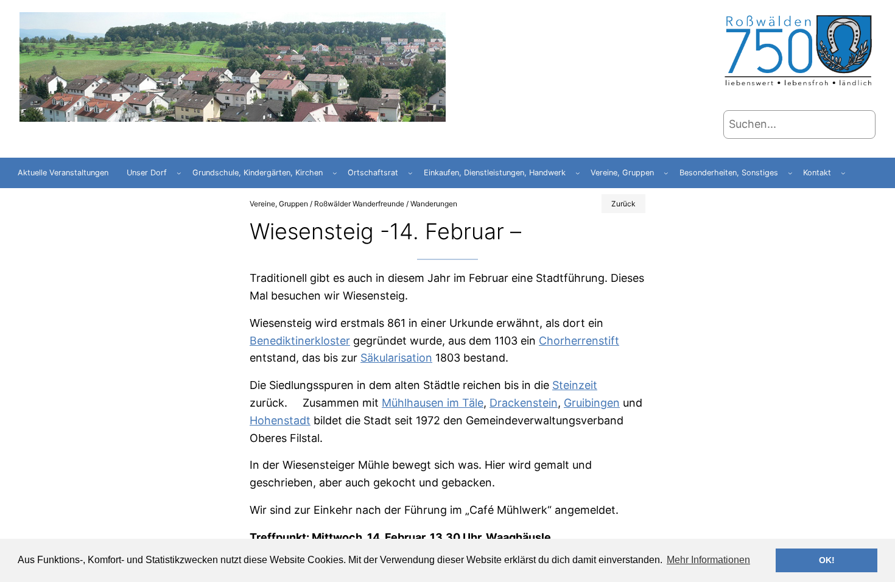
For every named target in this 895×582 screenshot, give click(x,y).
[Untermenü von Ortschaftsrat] (410, 172)
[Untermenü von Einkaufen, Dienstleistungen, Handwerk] (577, 172)
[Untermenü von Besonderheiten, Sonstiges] (790, 172)
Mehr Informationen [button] (708, 560)
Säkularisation (396, 357)
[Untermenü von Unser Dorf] (179, 172)
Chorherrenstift (579, 340)
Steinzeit (574, 385)
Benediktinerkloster (300, 340)
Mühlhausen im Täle (432, 402)
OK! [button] (827, 560)
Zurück (623, 203)
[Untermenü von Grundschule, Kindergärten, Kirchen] (334, 172)
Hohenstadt (280, 420)
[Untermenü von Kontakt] (843, 172)
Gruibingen (592, 402)
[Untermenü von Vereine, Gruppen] (666, 172)
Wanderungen (433, 203)
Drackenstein (524, 402)
